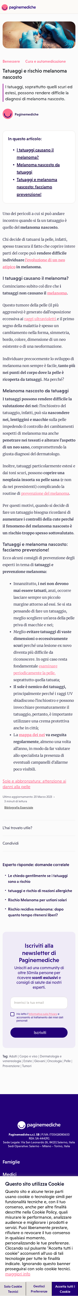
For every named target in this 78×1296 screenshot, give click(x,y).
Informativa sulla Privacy (43, 1014)
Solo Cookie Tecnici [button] (13, 1288)
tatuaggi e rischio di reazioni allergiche (40, 891)
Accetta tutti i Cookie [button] (65, 1288)
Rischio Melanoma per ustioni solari (37, 900)
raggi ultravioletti (40, 319)
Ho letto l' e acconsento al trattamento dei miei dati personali (39, 1017)
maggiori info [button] (17, 1274)
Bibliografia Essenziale (18, 807)
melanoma (57, 293)
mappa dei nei (32, 735)
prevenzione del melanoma (45, 493)
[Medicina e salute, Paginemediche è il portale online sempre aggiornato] (18, 7)
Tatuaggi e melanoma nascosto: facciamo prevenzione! (37, 187)
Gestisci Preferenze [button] (39, 1288)
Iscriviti (40, 1032)
